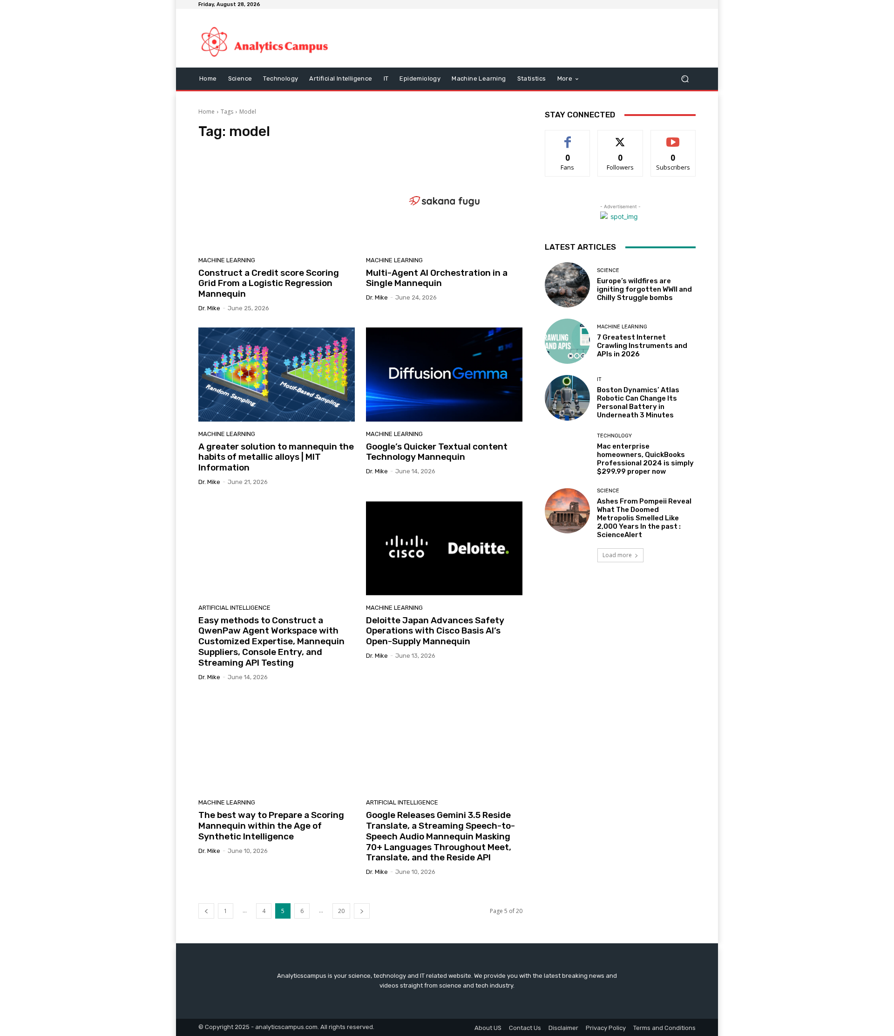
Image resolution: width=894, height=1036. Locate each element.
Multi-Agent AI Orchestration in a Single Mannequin (437, 278)
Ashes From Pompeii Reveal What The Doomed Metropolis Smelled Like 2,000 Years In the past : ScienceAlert (644, 518)
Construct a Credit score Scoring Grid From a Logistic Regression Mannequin (268, 283)
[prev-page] (206, 911)
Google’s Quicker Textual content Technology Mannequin (437, 452)
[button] (685, 79)
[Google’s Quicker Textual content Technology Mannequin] (444, 374)
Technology (614, 435)
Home (206, 112)
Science (608, 270)
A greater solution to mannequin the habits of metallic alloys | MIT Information (276, 457)
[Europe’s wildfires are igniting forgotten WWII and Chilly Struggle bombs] (567, 284)
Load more (617, 555)
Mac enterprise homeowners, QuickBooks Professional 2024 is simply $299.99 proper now (645, 459)
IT (599, 379)
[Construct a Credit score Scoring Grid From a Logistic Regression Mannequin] (276, 201)
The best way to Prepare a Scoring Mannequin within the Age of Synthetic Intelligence (271, 826)
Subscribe (673, 137)
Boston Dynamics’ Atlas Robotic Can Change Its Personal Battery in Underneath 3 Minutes (638, 402)
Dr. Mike (209, 308)
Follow (620, 137)
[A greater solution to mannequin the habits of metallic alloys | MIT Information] (276, 374)
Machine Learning (226, 260)
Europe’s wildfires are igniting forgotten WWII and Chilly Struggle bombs (644, 289)
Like (567, 137)
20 (341, 911)
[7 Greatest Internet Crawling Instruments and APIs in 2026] (567, 341)
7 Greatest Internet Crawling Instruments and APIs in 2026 (642, 345)
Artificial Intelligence (234, 608)
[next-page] (362, 911)
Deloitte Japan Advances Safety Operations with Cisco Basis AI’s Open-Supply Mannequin (435, 631)
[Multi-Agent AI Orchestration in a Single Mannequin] (444, 201)
